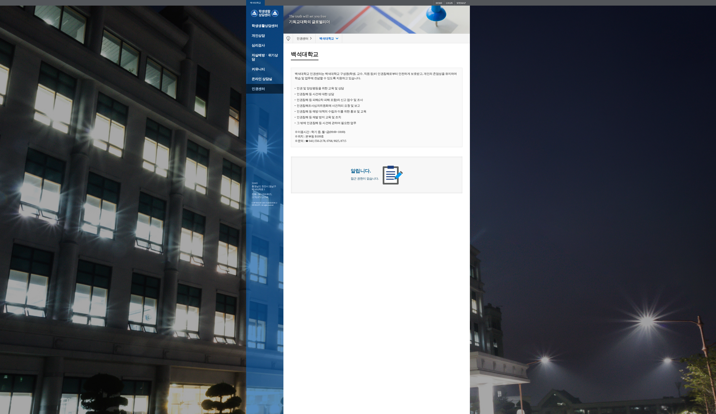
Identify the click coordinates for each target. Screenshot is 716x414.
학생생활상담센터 (265, 26)
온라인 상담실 (262, 79)
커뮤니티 (258, 69)
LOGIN (449, 3)
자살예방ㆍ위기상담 (265, 57)
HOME (439, 3)
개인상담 (258, 35)
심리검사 (258, 45)
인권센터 (258, 89)
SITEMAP (461, 3)
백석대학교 (255, 2)
